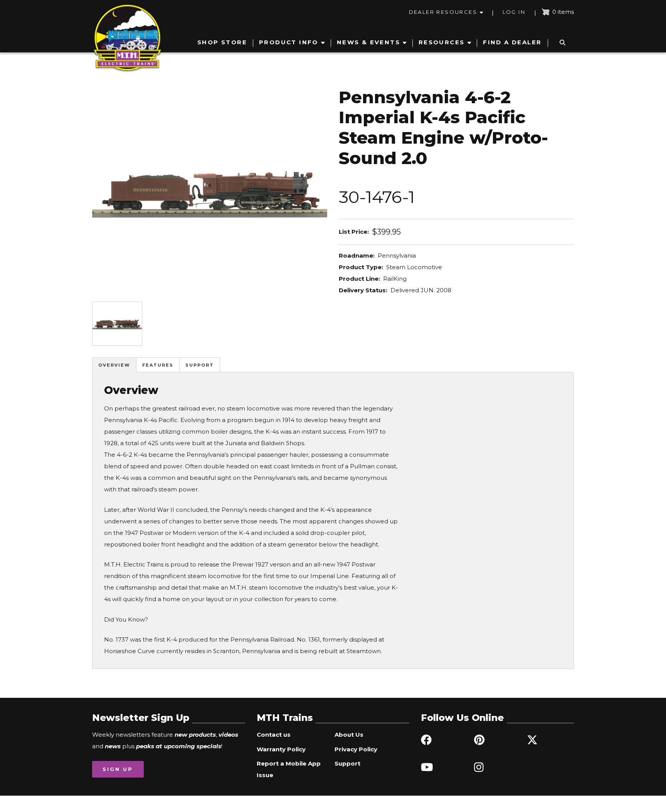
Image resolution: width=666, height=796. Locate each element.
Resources (442, 42)
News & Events (368, 42)
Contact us (274, 734)
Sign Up (118, 769)
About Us (349, 734)
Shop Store (222, 42)
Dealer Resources (443, 12)
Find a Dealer (512, 42)
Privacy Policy (356, 749)
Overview (114, 365)
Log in (514, 12)
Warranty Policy (281, 749)
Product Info (288, 42)
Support (199, 365)
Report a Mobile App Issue (289, 769)
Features (157, 365)
